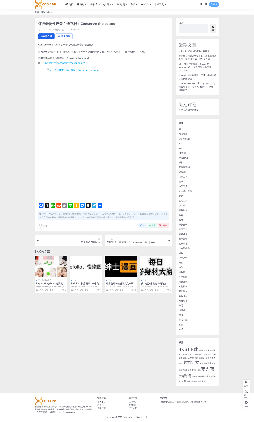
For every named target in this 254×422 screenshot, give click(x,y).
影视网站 (183, 210)
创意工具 (183, 176)
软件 (146, 4)
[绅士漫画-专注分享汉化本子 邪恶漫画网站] (121, 266)
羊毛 (181, 305)
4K (181, 349)
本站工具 (159, 4)
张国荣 (185, 358)
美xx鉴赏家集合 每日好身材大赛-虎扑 (156, 284)
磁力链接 (191, 362)
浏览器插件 (184, 248)
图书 (181, 181)
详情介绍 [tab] (47, 36)
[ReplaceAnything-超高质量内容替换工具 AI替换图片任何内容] (51, 266)
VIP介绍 (132, 401)
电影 (181, 262)
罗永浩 (185, 370)
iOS (180, 143)
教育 (211, 358)
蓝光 (205, 369)
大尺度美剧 (194, 355)
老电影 (194, 370)
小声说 (182, 205)
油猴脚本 (183, 243)
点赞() (164, 225)
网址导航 (101, 407)
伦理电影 (202, 350)
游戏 (181, 253)
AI (39, 280)
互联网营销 (184, 167)
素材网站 (183, 291)
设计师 (182, 310)
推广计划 (133, 407)
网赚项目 (183, 300)
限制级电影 (205, 376)
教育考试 (183, 233)
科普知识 (183, 281)
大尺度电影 (185, 355)
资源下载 (183, 319)
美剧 (189, 370)
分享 (144, 225)
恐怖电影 (191, 358)
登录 (215, 4)
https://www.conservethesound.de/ (65, 63)
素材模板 (183, 286)
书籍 (181, 162)
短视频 (182, 272)
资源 (132, 4)
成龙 (196, 358)
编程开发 (183, 295)
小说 (180, 358)
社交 (201, 363)
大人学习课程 (185, 191)
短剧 (122, 4)
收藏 (154, 225)
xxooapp (126, 417)
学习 (207, 355)
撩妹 (207, 358)
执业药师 (202, 358)
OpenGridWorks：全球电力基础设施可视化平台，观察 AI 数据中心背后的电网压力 (197, 86)
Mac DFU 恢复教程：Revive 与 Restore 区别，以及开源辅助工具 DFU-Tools (195, 67)
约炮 (205, 363)
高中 (196, 381)
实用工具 (183, 200)
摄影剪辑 (183, 224)
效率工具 (183, 229)
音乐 (181, 329)
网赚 (209, 363)
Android (183, 133)
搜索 (181, 22)
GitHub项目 (46, 280)
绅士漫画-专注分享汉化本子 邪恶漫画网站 (119, 284)
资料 (199, 376)
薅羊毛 (194, 376)
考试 (198, 370)
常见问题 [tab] (65, 36)
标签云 (100, 404)
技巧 (181, 219)
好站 (82, 4)
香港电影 (190, 381)
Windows (183, 157)
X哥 (45, 225)
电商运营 (183, 257)
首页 (71, 4)
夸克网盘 (201, 355)
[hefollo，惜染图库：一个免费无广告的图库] (86, 266)
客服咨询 (133, 404)
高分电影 (201, 381)
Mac (181, 148)
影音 (95, 4)
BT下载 (191, 349)
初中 (211, 350)
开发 (109, 4)
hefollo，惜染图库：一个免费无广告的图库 (85, 284)
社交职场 (183, 276)
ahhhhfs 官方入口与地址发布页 (194, 51)
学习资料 (212, 355)
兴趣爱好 (183, 171)
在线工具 (183, 186)
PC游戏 (182, 152)
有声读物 (183, 238)
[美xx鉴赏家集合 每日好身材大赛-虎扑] (156, 266)
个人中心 (101, 401)
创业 (207, 350)
